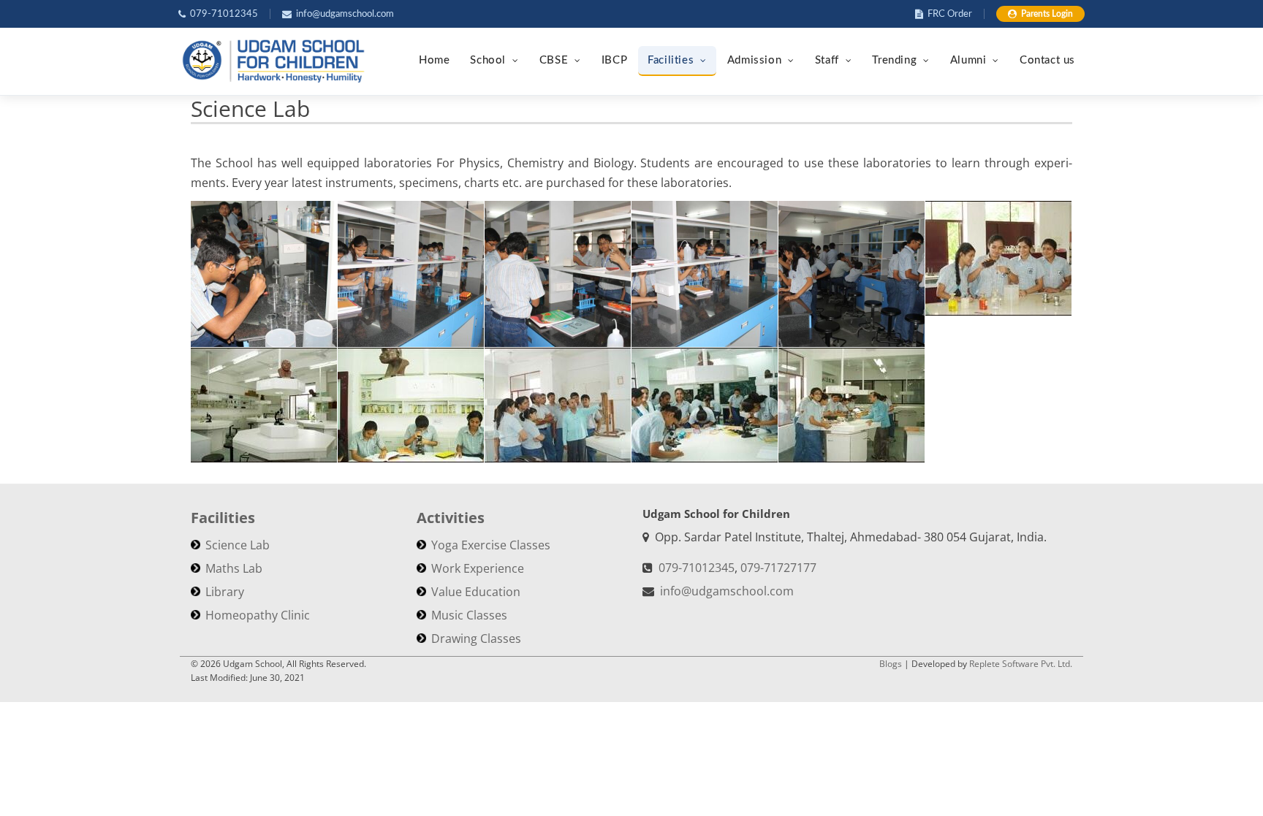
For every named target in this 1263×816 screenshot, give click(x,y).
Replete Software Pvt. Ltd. (1020, 663)
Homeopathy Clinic (257, 615)
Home (434, 60)
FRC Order (950, 14)
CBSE (553, 60)
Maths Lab (233, 568)
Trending (894, 60)
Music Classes (469, 615)
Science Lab (237, 545)
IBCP (614, 60)
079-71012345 (224, 14)
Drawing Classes (476, 638)
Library (224, 592)
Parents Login (1047, 13)
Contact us (1047, 60)
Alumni (968, 60)
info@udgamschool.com (345, 14)
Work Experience (477, 568)
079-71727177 (778, 568)
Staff (827, 60)
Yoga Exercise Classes (490, 545)
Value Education (475, 592)
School (488, 60)
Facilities (671, 60)
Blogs (890, 663)
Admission (754, 60)
